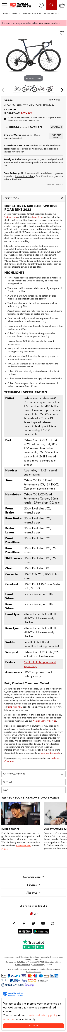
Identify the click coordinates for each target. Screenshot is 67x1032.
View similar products (49, 23)
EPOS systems (38, 964)
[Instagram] (52, 923)
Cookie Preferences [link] (33, 971)
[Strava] (14, 923)
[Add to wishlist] (62, 33)
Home (5, 13)
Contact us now (23, 845)
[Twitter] (33, 923)
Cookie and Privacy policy (41, 1015)
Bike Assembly (15, 706)
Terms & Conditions (14, 969)
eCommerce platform (22, 964)
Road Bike (37, 217)
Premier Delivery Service (44, 720)
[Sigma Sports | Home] (20, 5)
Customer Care (32, 877)
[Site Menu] (4, 5)
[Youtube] (43, 923)
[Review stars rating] (54, 99)
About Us (31, 893)
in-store (5, 848)
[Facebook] (24, 923)
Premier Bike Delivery (25, 176)
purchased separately (51, 752)
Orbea (14, 13)
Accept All (33, 1025)
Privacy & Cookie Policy (31, 969)
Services (32, 885)
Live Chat (42, 905)
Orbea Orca (10, 217)
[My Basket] (62, 5)
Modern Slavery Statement (50, 969)
